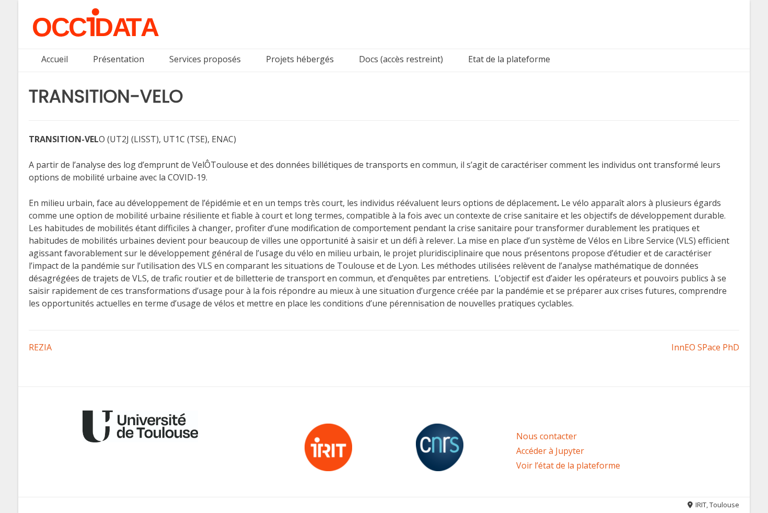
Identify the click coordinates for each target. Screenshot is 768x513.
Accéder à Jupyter (550, 451)
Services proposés (205, 59)
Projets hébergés (300, 59)
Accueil (54, 59)
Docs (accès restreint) (401, 59)
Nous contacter (546, 436)
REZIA (40, 347)
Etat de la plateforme (509, 59)
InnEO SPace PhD (705, 347)
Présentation (118, 59)
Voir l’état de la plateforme (568, 465)
